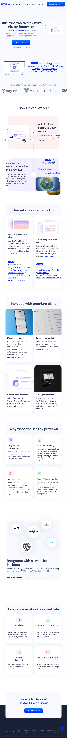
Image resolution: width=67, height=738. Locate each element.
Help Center (19, 731)
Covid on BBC (38, 71)
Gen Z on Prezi (52, 71)
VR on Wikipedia (50, 68)
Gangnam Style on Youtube (39, 66)
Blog (33, 4)
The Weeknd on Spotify (18, 270)
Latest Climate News (52, 173)
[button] (17, 4)
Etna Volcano (44, 169)
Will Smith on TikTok (16, 272)
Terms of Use (35, 731)
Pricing (26, 4)
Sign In (41, 4)
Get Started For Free (21, 43)
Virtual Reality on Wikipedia (47, 270)
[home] (6, 4)
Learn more (12, 254)
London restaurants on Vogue (48, 278)
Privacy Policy (42, 731)
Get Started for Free (55, 4)
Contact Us (50, 731)
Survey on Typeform (16, 280)
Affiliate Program (26, 731)
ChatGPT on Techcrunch (46, 275)
